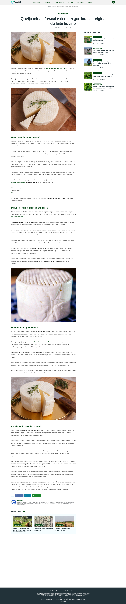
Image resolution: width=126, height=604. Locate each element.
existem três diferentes (18, 182)
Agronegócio (48, 2)
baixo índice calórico (17, 217)
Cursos (90, 2)
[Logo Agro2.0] (16, 2)
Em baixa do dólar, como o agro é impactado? (43, 529)
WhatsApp (38, 495)
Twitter (29, 495)
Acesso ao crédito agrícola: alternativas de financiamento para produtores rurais (22, 530)
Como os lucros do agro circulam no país (62, 529)
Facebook (21, 495)
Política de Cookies (70, 591)
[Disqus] (63, 557)
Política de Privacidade (56, 591)
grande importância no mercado (40, 342)
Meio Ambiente (60, 2)
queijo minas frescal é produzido (55, 68)
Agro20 (49, 6)
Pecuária (70, 2)
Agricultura (36, 2)
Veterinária (80, 2)
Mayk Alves (57, 27)
